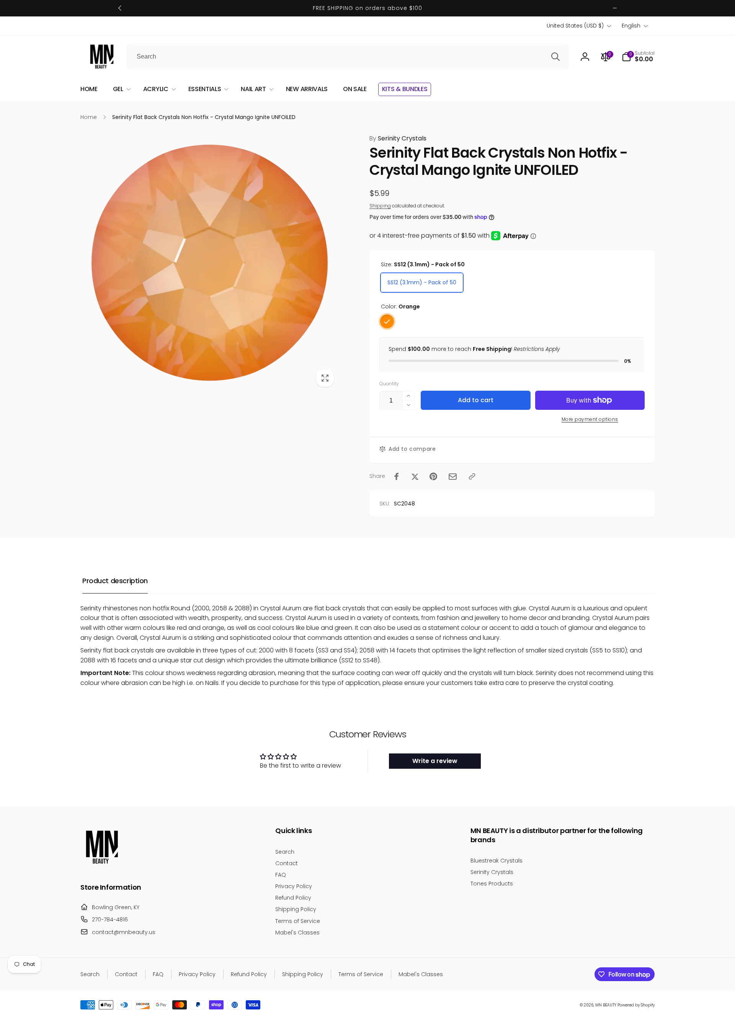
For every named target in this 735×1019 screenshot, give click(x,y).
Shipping (380, 205)
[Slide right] (615, 8)
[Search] (555, 56)
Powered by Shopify (636, 1005)
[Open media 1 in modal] (209, 263)
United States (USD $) (575, 25)
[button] (638, 56)
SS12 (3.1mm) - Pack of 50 (421, 282)
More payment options (590, 419)
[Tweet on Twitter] (415, 476)
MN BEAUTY (605, 1005)
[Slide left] (120, 8)
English (631, 25)
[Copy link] (472, 476)
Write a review (434, 761)
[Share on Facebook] (396, 476)
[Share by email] (452, 476)
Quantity (389, 383)
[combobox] (347, 56)
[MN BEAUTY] (101, 866)
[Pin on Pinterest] (433, 476)
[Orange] (387, 321)
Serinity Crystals (397, 138)
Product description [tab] (115, 580)
